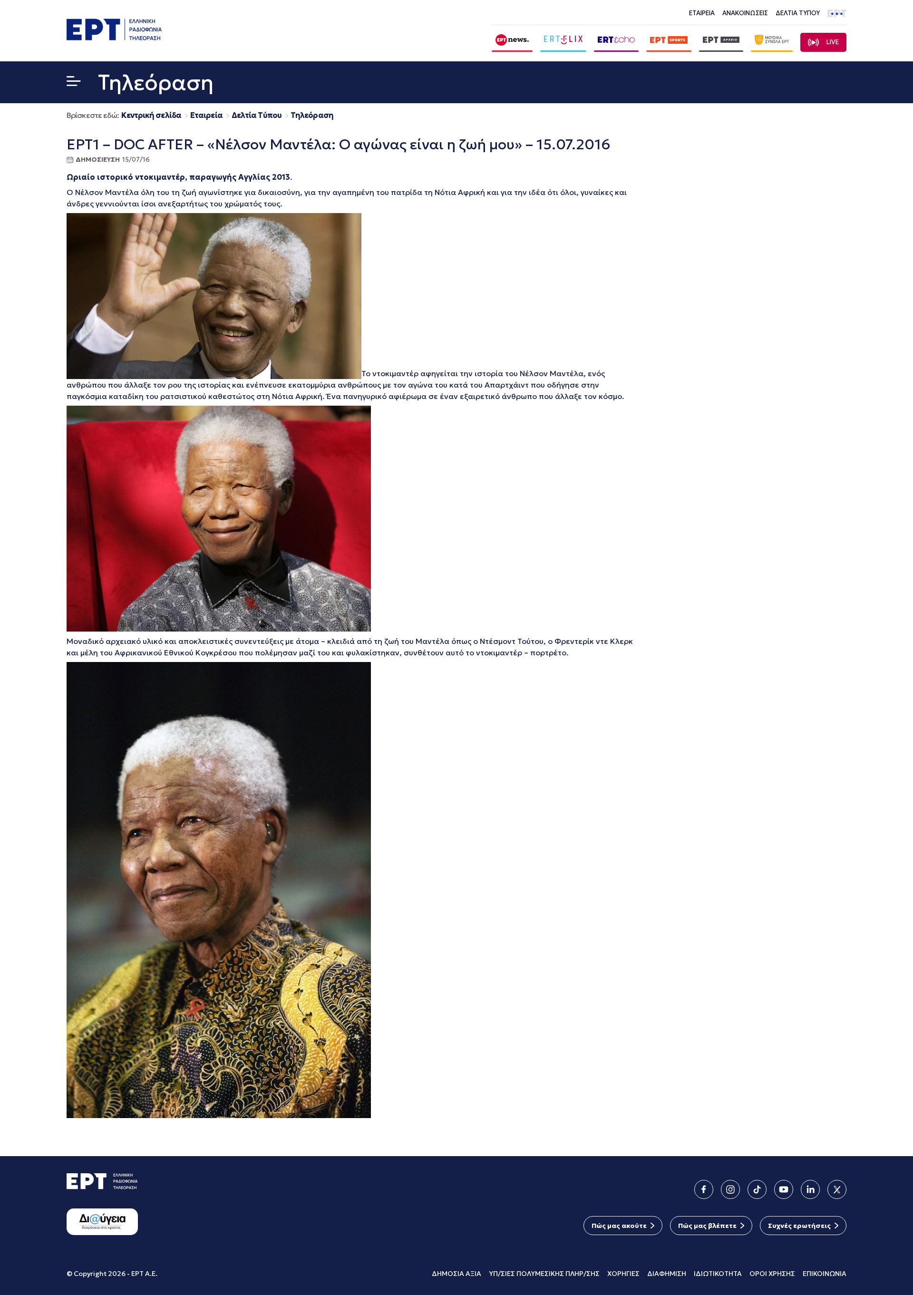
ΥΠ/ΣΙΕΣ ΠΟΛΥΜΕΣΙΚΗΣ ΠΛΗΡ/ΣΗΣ (544, 1273)
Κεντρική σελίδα (151, 115)
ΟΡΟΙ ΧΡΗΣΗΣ (772, 1273)
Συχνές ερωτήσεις (799, 1225)
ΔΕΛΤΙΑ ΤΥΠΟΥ (798, 13)
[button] (74, 83)
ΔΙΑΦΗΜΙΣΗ (666, 1273)
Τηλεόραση (312, 115)
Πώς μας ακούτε (619, 1225)
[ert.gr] (114, 37)
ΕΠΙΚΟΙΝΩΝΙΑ (824, 1273)
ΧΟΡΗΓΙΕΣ (623, 1273)
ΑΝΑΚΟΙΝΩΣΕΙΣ (745, 13)
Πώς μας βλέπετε (707, 1225)
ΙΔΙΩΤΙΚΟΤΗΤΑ (718, 1273)
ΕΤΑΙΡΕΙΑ (702, 13)
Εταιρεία (206, 115)
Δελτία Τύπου (257, 115)
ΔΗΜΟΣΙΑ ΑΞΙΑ (456, 1273)
